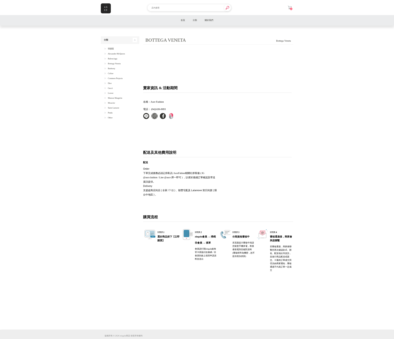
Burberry (111, 68)
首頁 (183, 20)
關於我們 (209, 20)
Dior (109, 83)
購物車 (289, 7)
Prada (110, 113)
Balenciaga (112, 58)
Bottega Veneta (114, 63)
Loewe (110, 93)
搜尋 (227, 7)
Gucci (110, 88)
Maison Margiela (114, 98)
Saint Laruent (113, 108)
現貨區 (110, 48)
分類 (195, 20)
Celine (110, 73)
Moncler (111, 103)
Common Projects (115, 78)
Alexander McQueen (116, 54)
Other (110, 117)
